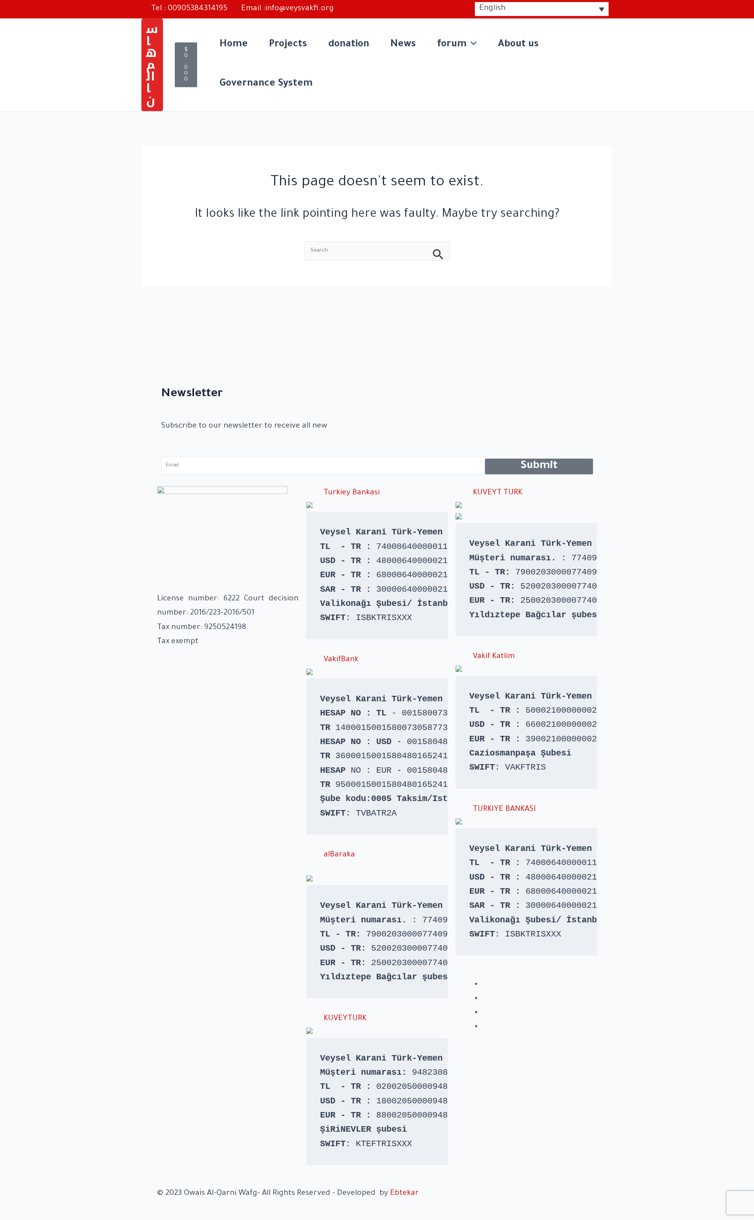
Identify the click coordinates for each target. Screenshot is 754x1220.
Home (234, 45)
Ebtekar (404, 1193)
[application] (472, 45)
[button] (152, 64)
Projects (288, 45)
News (403, 45)
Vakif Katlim (494, 657)
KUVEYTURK (345, 1019)
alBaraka (339, 855)
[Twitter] (484, 1012)
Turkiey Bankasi (352, 493)
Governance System (266, 84)
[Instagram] (484, 998)
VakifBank (341, 660)
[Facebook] (484, 984)
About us (518, 45)
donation (348, 45)
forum (452, 45)
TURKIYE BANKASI (504, 809)
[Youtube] (484, 1026)
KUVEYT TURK (497, 493)
